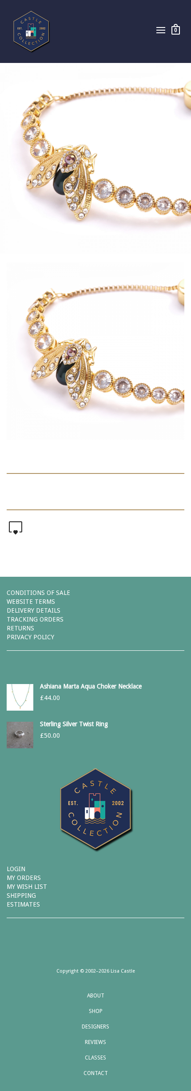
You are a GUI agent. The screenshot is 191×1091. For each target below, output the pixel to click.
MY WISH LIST (27, 886)
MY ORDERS (24, 877)
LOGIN (16, 868)
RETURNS (20, 628)
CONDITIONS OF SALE (38, 592)
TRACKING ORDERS (35, 619)
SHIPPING (21, 895)
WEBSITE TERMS (31, 601)
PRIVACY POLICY (30, 637)
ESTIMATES (23, 904)
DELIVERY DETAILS (33, 610)
